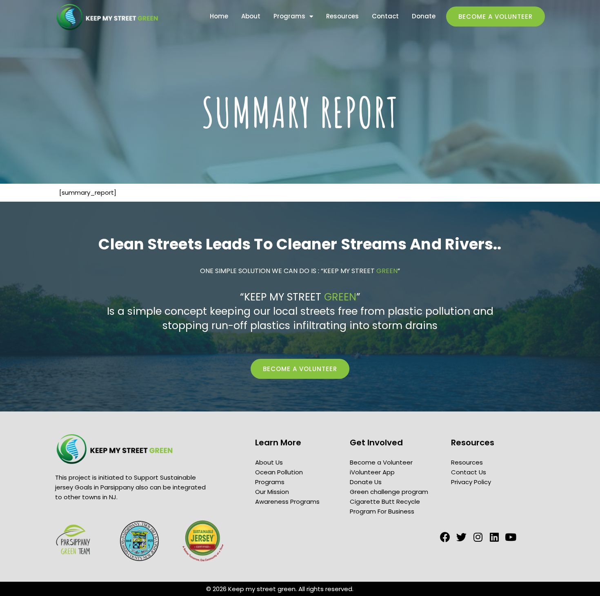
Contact (385, 16)
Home (219, 16)
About (250, 16)
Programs (289, 16)
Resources (342, 16)
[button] (495, 17)
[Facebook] (445, 537)
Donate (424, 16)
